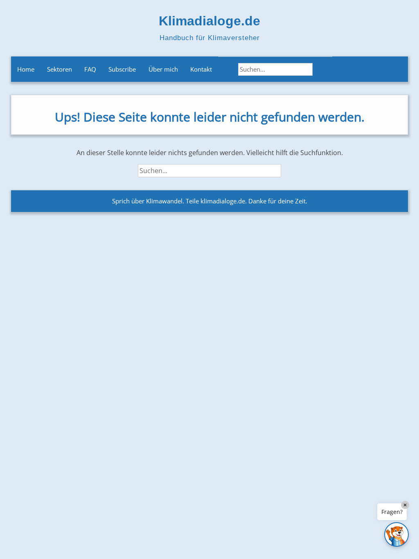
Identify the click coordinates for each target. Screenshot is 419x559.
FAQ (90, 69)
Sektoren (59, 69)
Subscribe (122, 69)
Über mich (163, 69)
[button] (396, 534)
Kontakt (201, 69)
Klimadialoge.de (209, 21)
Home (25, 69)
